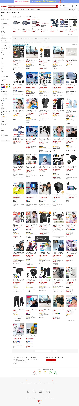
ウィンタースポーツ (15, 9)
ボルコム (2, 71)
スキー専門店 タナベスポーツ (71, 150)
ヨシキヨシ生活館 (42, 175)
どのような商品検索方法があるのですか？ (20, 360)
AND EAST (55, 150)
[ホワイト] (4, 84)
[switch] (9, 111)
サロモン (2, 64)
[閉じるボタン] (77, 38)
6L (4, 48)
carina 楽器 (55, 68)
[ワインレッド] (3, 86)
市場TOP (2, 9)
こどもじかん (29, 178)
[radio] (1, 16)
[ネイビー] (3, 87)
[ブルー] (1, 87)
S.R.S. (54, 232)
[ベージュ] (7, 84)
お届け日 (2, 105)
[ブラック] (1, 84)
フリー (4, 50)
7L (6, 48)
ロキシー (2, 72)
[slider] (0, 38)
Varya (28, 122)
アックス (2, 58)
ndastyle (55, 119)
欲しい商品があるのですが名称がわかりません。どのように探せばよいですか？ (25, 359)
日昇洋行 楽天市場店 (30, 264)
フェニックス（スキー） (4, 76)
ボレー (2, 67)
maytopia (41, 69)
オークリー (2, 54)
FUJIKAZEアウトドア (30, 95)
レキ (1, 77)
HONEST (68, 236)
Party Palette (68, 123)
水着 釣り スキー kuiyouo (57, 178)
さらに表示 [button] (3, 32)
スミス (2, 55)
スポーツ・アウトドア (7, 9)
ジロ (1, 59)
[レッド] (4, 86)
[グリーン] (9, 86)
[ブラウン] (6, 84)
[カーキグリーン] (9, 84)
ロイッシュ (2, 63)
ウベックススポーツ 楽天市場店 (18, 94)
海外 (4, 100)
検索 (6, 42)
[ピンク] (1, 86)
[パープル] (4, 87)
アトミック (2, 75)
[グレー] (3, 84)
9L (1, 50)
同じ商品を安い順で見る (18, 151)
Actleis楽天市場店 (16, 263)
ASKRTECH (29, 237)
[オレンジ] (6, 86)
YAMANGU (28, 68)
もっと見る (15, 363)
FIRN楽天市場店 (56, 264)
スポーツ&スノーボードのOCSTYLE (59, 95)
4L (1, 48)
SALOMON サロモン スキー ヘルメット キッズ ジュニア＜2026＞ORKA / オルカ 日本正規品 (18, 280)
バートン (2, 62)
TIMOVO (15, 119)
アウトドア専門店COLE (70, 293)
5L (3, 48)
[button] (64, 6)
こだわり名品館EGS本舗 (17, 318)
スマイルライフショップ (43, 95)
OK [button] (47, 238)
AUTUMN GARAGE (30, 291)
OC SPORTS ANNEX (43, 290)
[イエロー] (7, 86)
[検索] (57, 6)
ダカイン (2, 68)
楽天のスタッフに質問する (51, 359)
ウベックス (2, 66)
